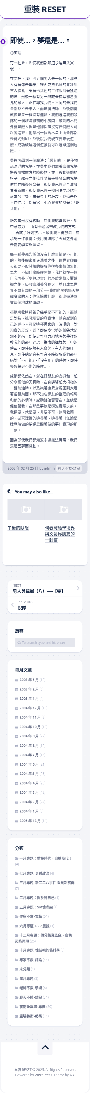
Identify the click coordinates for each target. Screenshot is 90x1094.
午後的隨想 (18, 527)
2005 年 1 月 (29, 699)
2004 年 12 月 (30, 708)
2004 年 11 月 (30, 717)
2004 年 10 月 (30, 727)
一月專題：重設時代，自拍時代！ (46, 858)
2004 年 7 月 (29, 755)
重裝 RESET (45, 9)
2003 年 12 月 (30, 821)
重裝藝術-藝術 (31, 1016)
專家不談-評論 (31, 960)
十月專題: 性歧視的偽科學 (40, 950)
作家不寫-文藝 (31, 916)
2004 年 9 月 (29, 736)
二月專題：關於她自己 (37, 898)
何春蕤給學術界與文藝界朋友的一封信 (60, 533)
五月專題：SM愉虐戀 (36, 907)
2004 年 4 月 (29, 783)
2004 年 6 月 (29, 764)
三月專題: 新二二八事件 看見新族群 (47, 883)
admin (49, 468)
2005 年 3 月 (29, 680)
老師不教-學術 (31, 988)
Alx (72, 1075)
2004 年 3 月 (29, 792)
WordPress (43, 1075)
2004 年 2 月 (29, 802)
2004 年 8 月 (29, 746)
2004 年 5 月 (29, 774)
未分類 (25, 969)
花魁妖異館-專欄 (33, 1007)
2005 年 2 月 (29, 689)
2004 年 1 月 (29, 811)
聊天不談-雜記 (69, 468)
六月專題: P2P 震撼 (35, 926)
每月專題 (27, 979)
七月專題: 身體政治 (34, 873)
